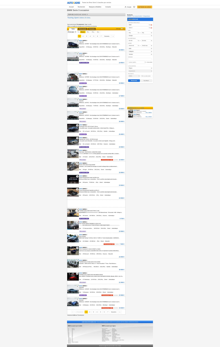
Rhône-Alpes (115, 341)
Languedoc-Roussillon (106, 335)
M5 (68, 335)
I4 (68, 329)
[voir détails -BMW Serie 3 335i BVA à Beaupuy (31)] (73, 102)
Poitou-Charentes (105, 339)
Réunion (103, 341)
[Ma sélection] (134, 6)
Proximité (131, 73)
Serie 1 (69, 337)
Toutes (73, 29)
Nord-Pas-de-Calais (116, 337)
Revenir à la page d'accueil (104, 345)
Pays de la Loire (105, 338)
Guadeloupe (114, 333)
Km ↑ (98, 32)
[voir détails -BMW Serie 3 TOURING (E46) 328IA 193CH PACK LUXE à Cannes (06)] (73, 212)
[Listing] (121, 28)
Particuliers (92, 29)
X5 (72, 334)
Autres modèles (75, 342)
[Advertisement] (140, 94)
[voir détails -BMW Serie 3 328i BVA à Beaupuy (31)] (73, 90)
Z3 (72, 338)
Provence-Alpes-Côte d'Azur (118, 339)
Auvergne (114, 329)
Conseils (108, 7)
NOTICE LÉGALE (124, 321)
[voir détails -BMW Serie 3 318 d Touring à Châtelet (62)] (73, 238)
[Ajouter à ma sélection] (77, 41)
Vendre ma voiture (145, 7)
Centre (113, 331)
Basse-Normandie (106, 330)
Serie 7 (73, 328)
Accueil (71, 7)
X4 (72, 333)
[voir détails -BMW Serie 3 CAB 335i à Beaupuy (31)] (73, 44)
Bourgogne (114, 330)
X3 (72, 332)
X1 (72, 330)
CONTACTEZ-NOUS (133, 321)
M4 (68, 334)
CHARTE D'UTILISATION (114, 321)
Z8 (72, 341)
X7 (72, 336)
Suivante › (107, 36)
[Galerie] (124, 28)
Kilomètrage (132, 38)
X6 (72, 335)
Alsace (113, 328)
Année (130, 43)
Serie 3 (69, 339)
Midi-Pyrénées (105, 337)
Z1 (72, 337)
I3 (68, 328)
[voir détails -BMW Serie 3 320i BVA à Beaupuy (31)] (73, 302)
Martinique (114, 336)
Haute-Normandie (116, 334)
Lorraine (103, 336)
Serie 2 (69, 338)
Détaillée (129, 16)
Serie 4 (69, 341)
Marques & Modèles (95, 7)
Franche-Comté (105, 333)
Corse (113, 332)
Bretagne (104, 331)
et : (140, 32)
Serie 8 (73, 329)
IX (68, 331)
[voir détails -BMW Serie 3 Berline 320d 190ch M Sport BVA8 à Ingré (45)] (73, 166)
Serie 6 (69, 343)
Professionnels (82, 29)
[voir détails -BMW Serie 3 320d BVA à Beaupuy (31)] (73, 115)
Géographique (146, 16)
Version (130, 57)
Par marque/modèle (137, 16)
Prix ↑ (88, 32)
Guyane (103, 334)
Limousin (114, 335)
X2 (72, 331)
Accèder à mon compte (116, 345)
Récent (83, 32)
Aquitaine (104, 329)
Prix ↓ (93, 32)
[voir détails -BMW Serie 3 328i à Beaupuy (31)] (73, 77)
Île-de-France (105, 328)
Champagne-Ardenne (106, 332)
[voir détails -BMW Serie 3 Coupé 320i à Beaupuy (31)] (73, 56)
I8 (68, 330)
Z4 (72, 339)
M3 (68, 333)
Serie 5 (69, 342)
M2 (68, 332)
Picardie (114, 338)
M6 (68, 336)
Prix (129, 30)
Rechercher (81, 7)
